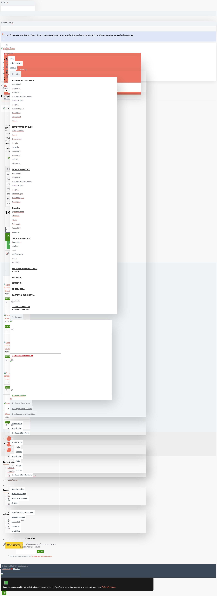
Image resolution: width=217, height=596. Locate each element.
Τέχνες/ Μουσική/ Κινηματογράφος (21, 308)
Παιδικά (16, 208)
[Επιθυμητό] (7, 302)
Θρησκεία (16, 277)
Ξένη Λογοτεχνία (21, 170)
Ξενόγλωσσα (18, 289)
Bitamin (16, 569)
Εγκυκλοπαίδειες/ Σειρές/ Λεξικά (24, 270)
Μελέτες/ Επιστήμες (22, 127)
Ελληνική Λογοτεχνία (23, 80)
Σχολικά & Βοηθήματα (23, 295)
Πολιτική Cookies (109, 587)
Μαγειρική (17, 283)
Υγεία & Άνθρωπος (21, 238)
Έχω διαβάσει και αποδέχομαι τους (30, 556)
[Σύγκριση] (13, 302)
